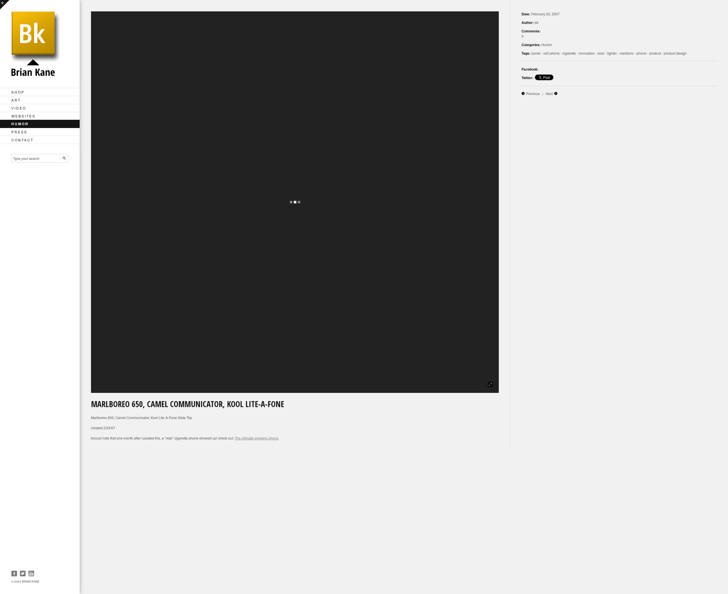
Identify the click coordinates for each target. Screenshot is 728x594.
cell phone (551, 53)
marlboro (627, 53)
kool (601, 53)
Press (19, 131)
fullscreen (490, 384)
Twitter (23, 573)
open (4, 4)
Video (18, 108)
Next (549, 93)
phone (641, 53)
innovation (587, 53)
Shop (17, 92)
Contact (22, 139)
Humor (20, 123)
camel (536, 53)
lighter (612, 53)
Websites (23, 116)
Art (16, 100)
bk (536, 22)
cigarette (569, 53)
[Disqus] (404, 522)
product (655, 53)
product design (675, 53)
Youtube (31, 573)
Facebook (14, 573)
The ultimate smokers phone (256, 438)
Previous (533, 93)
